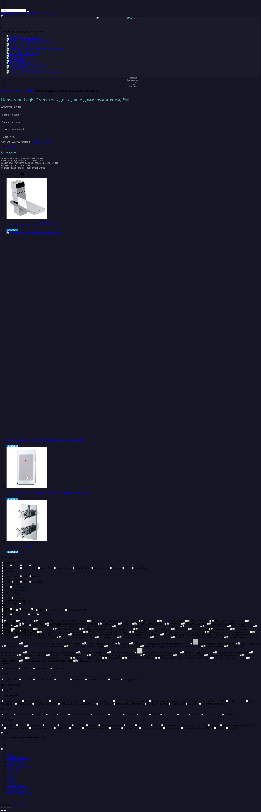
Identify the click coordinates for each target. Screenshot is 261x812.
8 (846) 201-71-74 (9, 13)
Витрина (133, 78)
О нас (133, 84)
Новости (133, 82)
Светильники (13, 788)
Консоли (11, 778)
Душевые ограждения (18, 759)
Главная (5, 91)
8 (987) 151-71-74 (27, 13)
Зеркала (11, 780)
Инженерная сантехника (19, 793)
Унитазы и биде (14, 771)
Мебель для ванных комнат (20, 766)
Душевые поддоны (16, 790)
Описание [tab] (12, 146)
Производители (133, 80)
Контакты (133, 86)
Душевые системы (16, 764)
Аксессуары (13, 783)
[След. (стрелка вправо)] (5, 810)
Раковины (12, 776)
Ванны (10, 754)
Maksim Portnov (19, 805)
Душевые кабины (15, 756)
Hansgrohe (29, 91)
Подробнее (12, 230)
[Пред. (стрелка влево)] (2, 810)
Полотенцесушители (17, 785)
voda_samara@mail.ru (48, 13)
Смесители (16, 91)
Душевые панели (15, 761)
